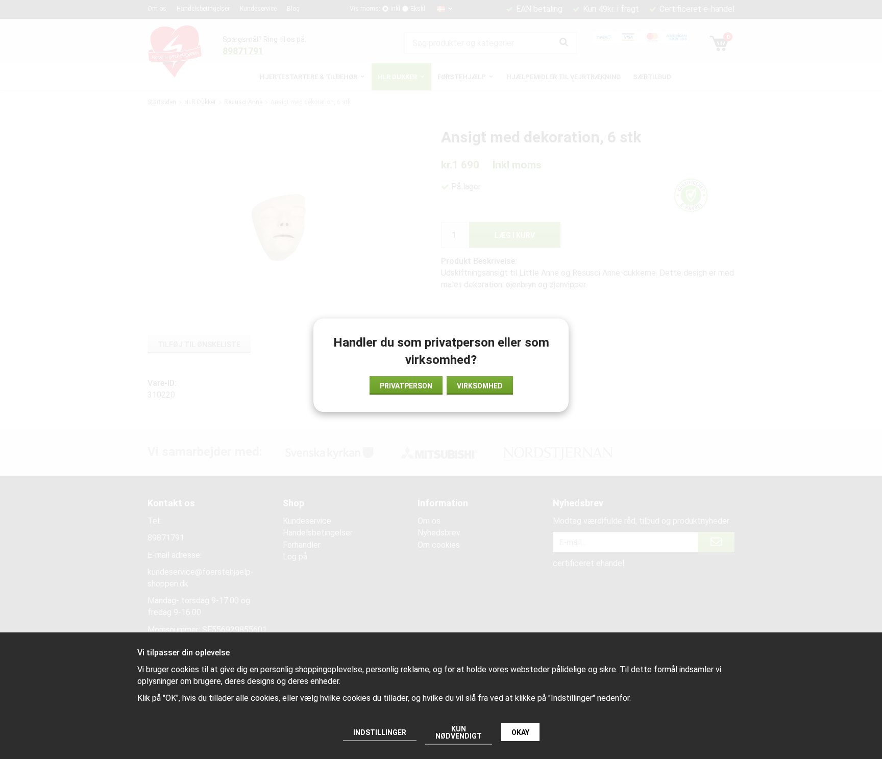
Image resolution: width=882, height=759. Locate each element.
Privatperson (406, 386)
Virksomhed (480, 386)
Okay (520, 732)
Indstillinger (379, 732)
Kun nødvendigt (458, 732)
